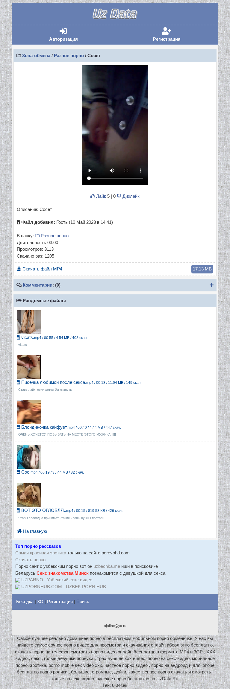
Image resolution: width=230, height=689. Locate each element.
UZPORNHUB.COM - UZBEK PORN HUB (63, 586)
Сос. (52, 471)
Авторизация (72, 35)
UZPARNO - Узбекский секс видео (56, 579)
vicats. (52, 341)
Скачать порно (30, 559)
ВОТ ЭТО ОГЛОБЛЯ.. (70, 514)
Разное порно (69, 55)
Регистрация (176, 35)
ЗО (40, 601)
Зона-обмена (36, 55)
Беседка (25, 601)
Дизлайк (130, 196)
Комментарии (37, 285)
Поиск (82, 601)
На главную (34, 531)
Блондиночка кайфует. (69, 430)
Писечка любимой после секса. (79, 386)
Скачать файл (116, 268)
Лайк (100, 196)
